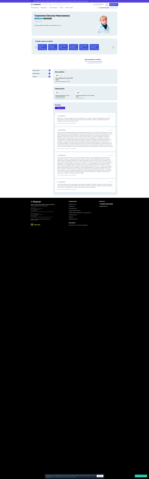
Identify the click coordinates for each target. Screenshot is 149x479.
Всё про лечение (69, 7)
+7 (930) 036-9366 (104, 7)
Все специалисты (54, 7)
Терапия (71, 217)
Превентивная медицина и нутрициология (80, 212)
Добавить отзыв (60, 107)
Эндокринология (73, 219)
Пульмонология (73, 214)
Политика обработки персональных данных (39, 205)
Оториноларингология (74, 210)
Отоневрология (73, 208)
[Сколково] (35, 224)
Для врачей (72, 225)
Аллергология (72, 204)
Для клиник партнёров (82, 225)
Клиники (61, 7)
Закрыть (100, 476)
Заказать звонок (114, 7)
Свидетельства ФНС (34, 219)
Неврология (72, 206)
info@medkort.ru (103, 206)
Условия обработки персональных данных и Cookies (64, 476)
